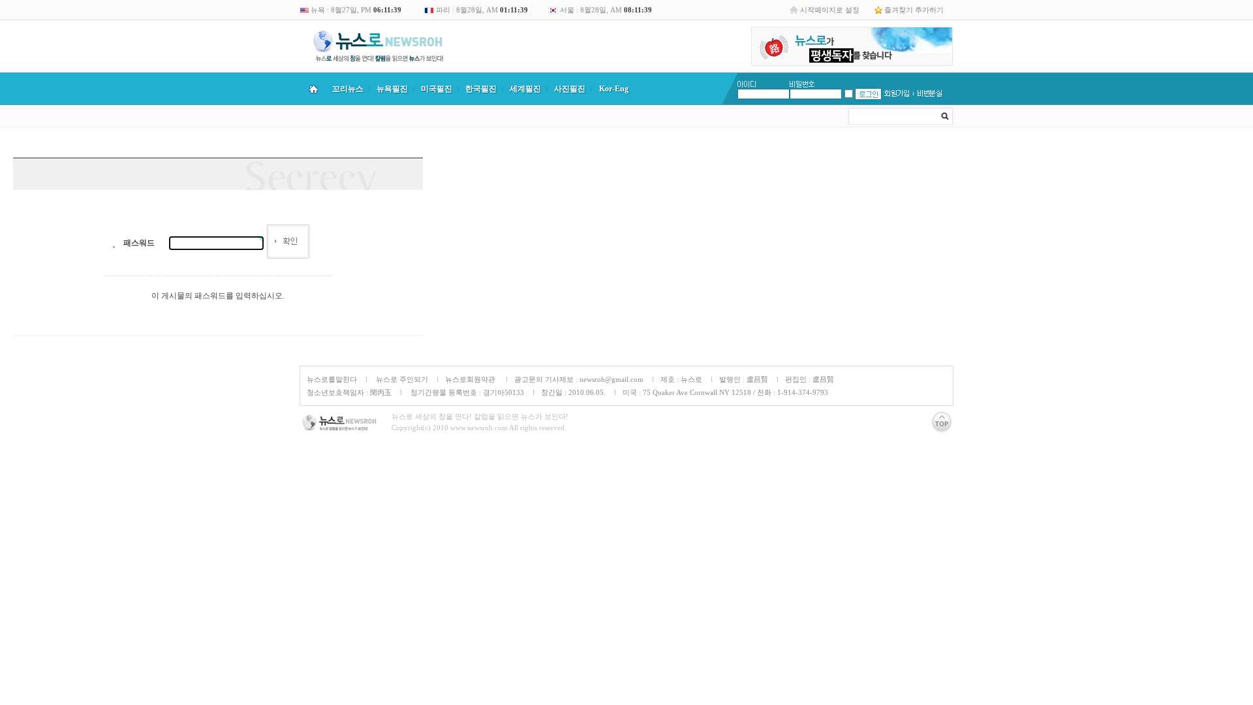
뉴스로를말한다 (332, 379)
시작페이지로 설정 (829, 10)
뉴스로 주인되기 (401, 379)
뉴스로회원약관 (471, 379)
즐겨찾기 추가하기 (914, 10)
